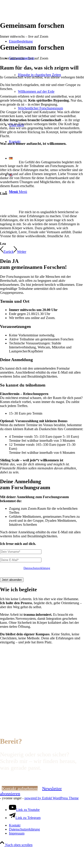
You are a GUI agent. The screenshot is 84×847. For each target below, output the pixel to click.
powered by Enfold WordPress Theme (51, 798)
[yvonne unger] (33, 21)
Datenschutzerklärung (37, 568)
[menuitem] (51, 74)
